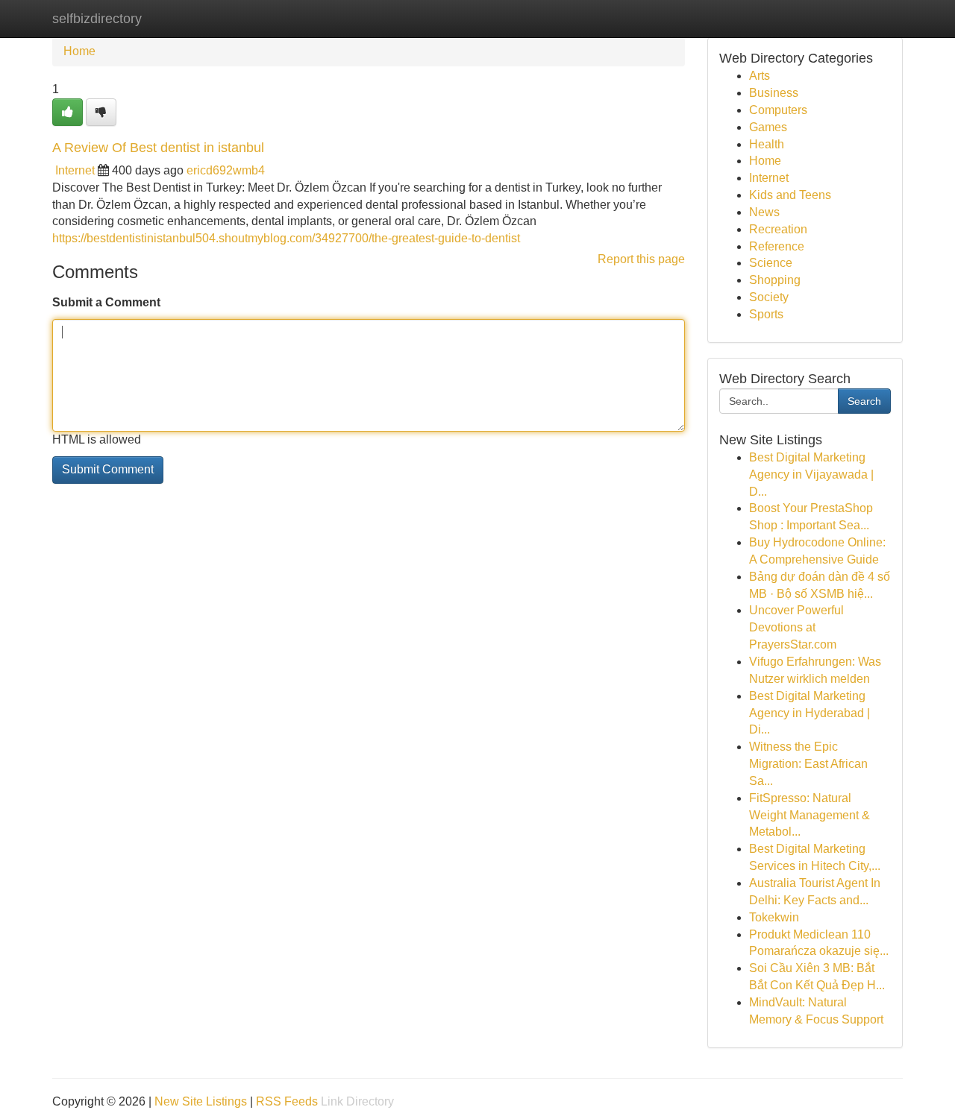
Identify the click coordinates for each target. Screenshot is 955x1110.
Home (79, 51)
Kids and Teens (790, 195)
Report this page (641, 259)
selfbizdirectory (97, 18)
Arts (759, 75)
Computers (778, 110)
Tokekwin (774, 917)
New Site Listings (200, 1101)
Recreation (778, 229)
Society (769, 297)
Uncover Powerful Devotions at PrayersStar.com (796, 627)
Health (766, 144)
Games (768, 127)
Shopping (775, 280)
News (764, 212)
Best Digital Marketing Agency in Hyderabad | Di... (809, 713)
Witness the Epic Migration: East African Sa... (808, 763)
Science (770, 262)
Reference (776, 246)
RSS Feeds (287, 1101)
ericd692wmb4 (226, 170)
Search (864, 401)
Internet (75, 170)
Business (773, 92)
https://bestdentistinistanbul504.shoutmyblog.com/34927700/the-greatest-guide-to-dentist (286, 238)
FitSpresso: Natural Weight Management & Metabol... (809, 815)
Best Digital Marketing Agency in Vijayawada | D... (811, 474)
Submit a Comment (106, 302)
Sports (766, 314)
